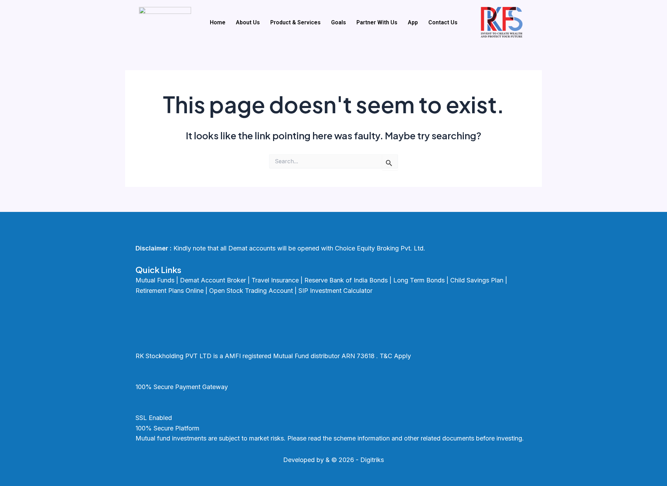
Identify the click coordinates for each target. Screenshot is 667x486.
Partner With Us (376, 22)
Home (217, 22)
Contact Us (443, 22)
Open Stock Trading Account (251, 290)
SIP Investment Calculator (335, 290)
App (413, 22)
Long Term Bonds (419, 280)
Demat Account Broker (213, 280)
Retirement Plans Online (169, 290)
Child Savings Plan (476, 280)
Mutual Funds (154, 280)
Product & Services (295, 22)
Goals (338, 22)
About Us (248, 22)
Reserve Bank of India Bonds (346, 280)
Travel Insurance (275, 280)
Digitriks (372, 459)
